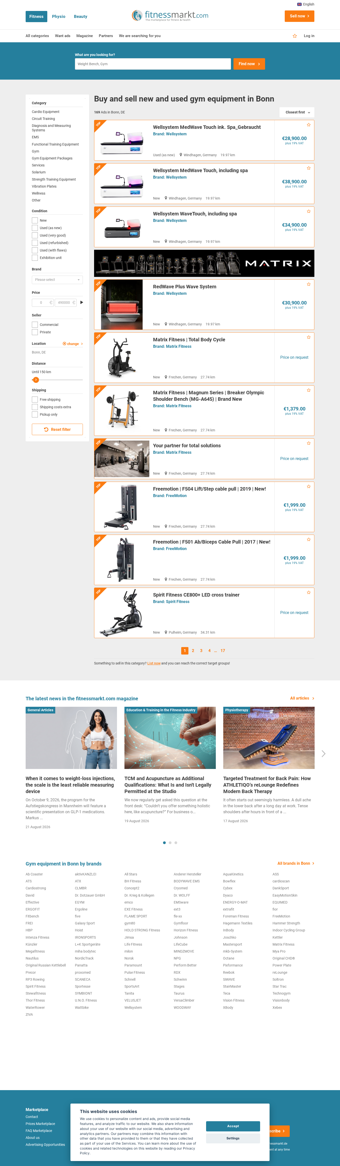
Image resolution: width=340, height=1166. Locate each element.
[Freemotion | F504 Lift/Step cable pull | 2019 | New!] (121, 507)
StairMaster (232, 986)
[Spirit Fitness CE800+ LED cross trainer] (121, 613)
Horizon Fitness (186, 930)
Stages (179, 986)
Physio (58, 16)
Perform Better (185, 965)
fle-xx (178, 916)
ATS (29, 881)
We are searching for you (140, 36)
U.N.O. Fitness (86, 1000)
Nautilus (32, 958)
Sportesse (82, 986)
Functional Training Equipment (55, 144)
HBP (29, 930)
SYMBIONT (83, 993)
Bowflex (229, 881)
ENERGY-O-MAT (235, 902)
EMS (35, 137)
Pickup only (48, 414)
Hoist (79, 930)
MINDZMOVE (184, 951)
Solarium (39, 172)
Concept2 (131, 888)
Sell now (297, 16)
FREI (29, 923)
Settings (233, 1138)
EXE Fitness (133, 909)
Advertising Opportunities (45, 1145)
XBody (228, 1008)
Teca (226, 993)
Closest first (295, 112)
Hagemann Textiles (237, 923)
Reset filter (60, 429)
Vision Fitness (233, 1000)
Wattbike (82, 1008)
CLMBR (81, 888)
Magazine (84, 36)
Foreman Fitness (236, 916)
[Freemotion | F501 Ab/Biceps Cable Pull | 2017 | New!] (121, 560)
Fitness (36, 16)
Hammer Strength (286, 923)
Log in (309, 36)
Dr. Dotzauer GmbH (90, 895)
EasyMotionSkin (285, 895)
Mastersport (232, 944)
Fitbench (32, 916)
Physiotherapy (236, 710)
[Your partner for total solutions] (121, 459)
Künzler (31, 944)
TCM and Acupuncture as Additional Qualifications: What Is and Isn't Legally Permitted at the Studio (167, 784)
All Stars (130, 874)
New (43, 220)
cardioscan (281, 881)
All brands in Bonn (294, 863)
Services (38, 165)
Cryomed (181, 888)
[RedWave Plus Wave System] (121, 305)
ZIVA (29, 1014)
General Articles (40, 710)
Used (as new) (51, 228)
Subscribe (272, 1131)
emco (128, 902)
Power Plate (282, 965)
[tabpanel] (71, 769)
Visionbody (281, 1000)
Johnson (180, 937)
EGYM (79, 902)
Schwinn (180, 979)
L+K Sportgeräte (87, 944)
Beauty (80, 16)
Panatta (81, 965)
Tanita (129, 993)
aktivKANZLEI (85, 874)
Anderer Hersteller (187, 874)
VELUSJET (132, 1000)
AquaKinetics (233, 874)
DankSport (281, 888)
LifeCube (180, 944)
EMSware (181, 902)
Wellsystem (176, 134)
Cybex (227, 888)
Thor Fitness (35, 1000)
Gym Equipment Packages (52, 158)
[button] (57, 280)
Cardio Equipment (45, 112)
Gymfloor (181, 923)
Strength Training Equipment (54, 179)
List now (154, 663)
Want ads (62, 36)
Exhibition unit (51, 258)
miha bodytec (85, 951)
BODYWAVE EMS (187, 881)
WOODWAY (182, 1008)
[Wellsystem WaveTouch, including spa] (121, 227)
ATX (78, 881)
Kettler (278, 937)
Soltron (278, 979)
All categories (37, 36)
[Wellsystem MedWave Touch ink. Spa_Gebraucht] (121, 140)
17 (223, 650)
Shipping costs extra (55, 407)
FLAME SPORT (135, 916)
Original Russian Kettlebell (46, 965)
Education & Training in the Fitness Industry (160, 710)
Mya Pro (279, 951)
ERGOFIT (33, 909)
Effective (32, 902)
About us (33, 1138)
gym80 (129, 923)
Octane (228, 958)
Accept (233, 1126)
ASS (276, 874)
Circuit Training (43, 119)
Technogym (281, 993)
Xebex (277, 1008)
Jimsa (129, 937)
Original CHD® (284, 958)
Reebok (228, 972)
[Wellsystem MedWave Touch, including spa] (121, 183)
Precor (31, 972)
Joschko (229, 937)
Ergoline (81, 909)
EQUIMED (280, 902)
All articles (300, 698)
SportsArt (131, 986)
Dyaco (228, 895)
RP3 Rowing (35, 979)
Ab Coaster (34, 874)
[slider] (36, 380)
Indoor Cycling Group (289, 930)
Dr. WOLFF (182, 895)
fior (275, 909)
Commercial (49, 325)
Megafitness (35, 951)
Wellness (38, 193)
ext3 (177, 909)
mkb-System (232, 951)
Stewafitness (36, 993)
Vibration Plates (44, 186)
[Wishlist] (294, 36)
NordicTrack (84, 958)
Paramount (133, 965)
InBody (228, 930)
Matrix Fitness (178, 346)
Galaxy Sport (85, 923)
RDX (177, 972)
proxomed (83, 972)
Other (36, 200)
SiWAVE (229, 979)
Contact (32, 1117)
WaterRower (35, 1008)
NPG (177, 958)
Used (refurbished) (54, 243)
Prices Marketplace (40, 1124)
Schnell (129, 979)
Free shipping (50, 400)
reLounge (280, 972)
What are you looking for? (95, 55)
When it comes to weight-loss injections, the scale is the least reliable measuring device (70, 784)
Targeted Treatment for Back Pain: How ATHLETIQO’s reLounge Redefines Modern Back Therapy (267, 784)
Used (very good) (53, 235)
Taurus (179, 993)
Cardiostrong (36, 888)
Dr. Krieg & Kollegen (139, 895)
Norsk (129, 958)
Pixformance (233, 965)
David (30, 895)
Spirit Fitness (177, 601)
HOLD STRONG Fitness (142, 930)
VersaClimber (184, 1000)
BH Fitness (132, 881)
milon (128, 951)
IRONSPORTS (85, 937)
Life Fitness (133, 944)
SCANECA (82, 979)
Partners (106, 36)
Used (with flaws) (53, 250)
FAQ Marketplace (39, 1131)
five (77, 916)
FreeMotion (176, 495)
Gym (35, 151)
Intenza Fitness (37, 937)
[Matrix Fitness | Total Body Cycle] (121, 358)
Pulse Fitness (134, 972)
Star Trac (279, 986)
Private (45, 332)
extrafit (228, 909)
